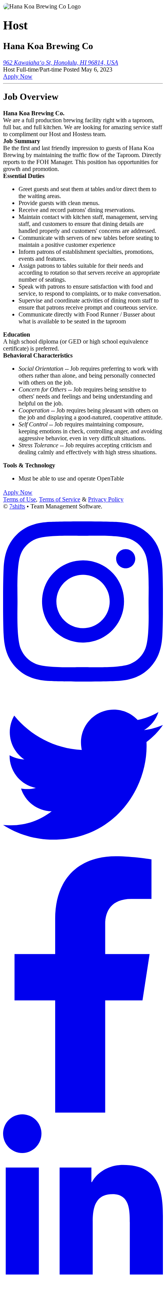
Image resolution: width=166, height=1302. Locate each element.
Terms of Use (19, 499)
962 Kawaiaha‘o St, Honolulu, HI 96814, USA (60, 62)
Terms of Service (59, 499)
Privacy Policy (106, 499)
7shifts (17, 506)
